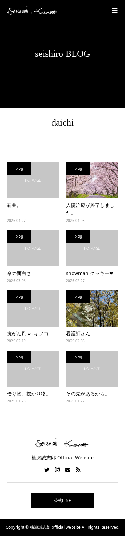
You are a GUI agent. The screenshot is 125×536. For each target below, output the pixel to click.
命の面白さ (19, 273)
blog (19, 168)
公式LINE (62, 500)
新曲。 (14, 205)
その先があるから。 (88, 393)
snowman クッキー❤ (90, 273)
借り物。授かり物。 (29, 393)
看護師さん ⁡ (79, 333)
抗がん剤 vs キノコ (28, 333)
